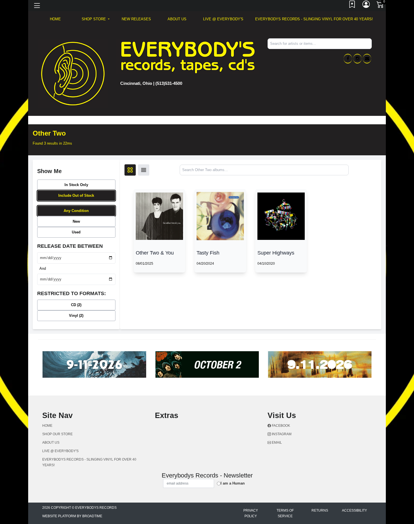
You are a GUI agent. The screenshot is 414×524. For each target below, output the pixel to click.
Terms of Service (285, 513)
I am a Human (233, 483)
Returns (319, 510)
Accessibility (354, 510)
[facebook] (348, 58)
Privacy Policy (250, 513)
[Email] (367, 58)
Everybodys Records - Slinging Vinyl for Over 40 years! (314, 19)
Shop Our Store (57, 434)
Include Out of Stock (76, 195)
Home (47, 426)
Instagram (281, 434)
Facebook (280, 426)
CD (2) (76, 305)
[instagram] (357, 58)
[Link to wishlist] (352, 5)
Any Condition (76, 211)
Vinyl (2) (76, 315)
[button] (95, 19)
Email (276, 443)
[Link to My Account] (366, 5)
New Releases (136, 19)
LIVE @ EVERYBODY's (223, 19)
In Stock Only (76, 185)
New (76, 221)
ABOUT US (177, 19)
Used (76, 232)
